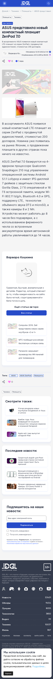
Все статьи (26, 313)
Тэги (49, 636)
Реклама (16, 636)
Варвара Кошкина (17, 53)
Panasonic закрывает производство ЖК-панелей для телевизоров (31, 354)
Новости (6, 597)
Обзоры (6, 603)
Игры (11, 589)
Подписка (6, 636)
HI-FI (33, 589)
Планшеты (7, 17)
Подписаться (26, 525)
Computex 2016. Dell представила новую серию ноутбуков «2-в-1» (31, 328)
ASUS (13, 376)
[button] (48, 3)
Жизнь (5, 630)
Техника (17, 17)
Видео (5, 619)
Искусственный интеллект (3, 588)
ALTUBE (49, 589)
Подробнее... (39, 666)
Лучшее (6, 608)
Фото (26, 589)
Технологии (8, 613)
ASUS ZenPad (25, 376)
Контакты (27, 636)
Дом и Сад (41, 589)
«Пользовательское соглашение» (18, 541)
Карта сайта (39, 636)
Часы (19, 589)
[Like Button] (9, 61)
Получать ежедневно (19, 531)
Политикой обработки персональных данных (22, 543)
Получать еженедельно (20, 534)
